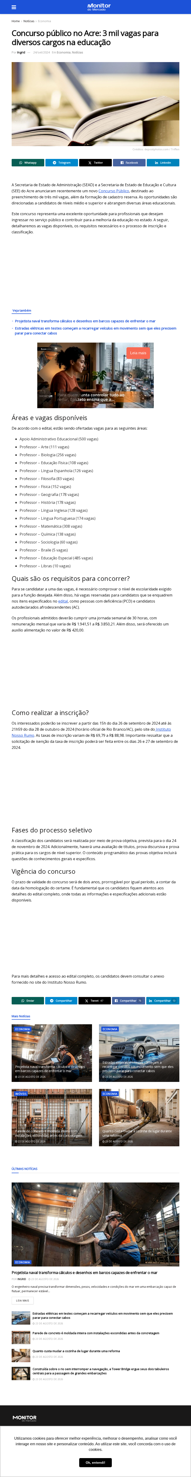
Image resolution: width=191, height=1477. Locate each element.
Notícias (29, 21)
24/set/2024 (41, 52)
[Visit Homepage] (99, 7)
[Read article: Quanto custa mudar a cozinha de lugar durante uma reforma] (139, 1118)
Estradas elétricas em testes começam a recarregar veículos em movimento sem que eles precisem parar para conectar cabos (137, 1066)
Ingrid (21, 52)
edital (63, 601)
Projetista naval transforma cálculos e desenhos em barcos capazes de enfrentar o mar (85, 321)
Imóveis (20, 1093)
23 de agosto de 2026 (31, 1076)
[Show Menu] (14, 7)
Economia (44, 21)
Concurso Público (114, 190)
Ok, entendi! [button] (95, 1462)
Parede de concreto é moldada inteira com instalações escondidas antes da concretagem (48, 1133)
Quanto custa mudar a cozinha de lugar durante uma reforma (137, 1133)
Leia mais (25, 1299)
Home (16, 21)
